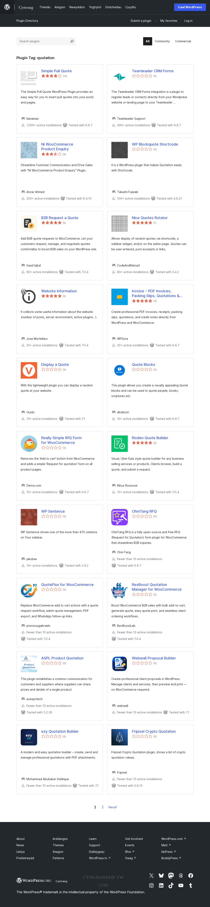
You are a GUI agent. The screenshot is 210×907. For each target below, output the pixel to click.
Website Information (59, 291)
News (20, 845)
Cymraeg (61, 881)
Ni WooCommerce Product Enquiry (57, 146)
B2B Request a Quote (59, 218)
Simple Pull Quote (56, 71)
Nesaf (112, 807)
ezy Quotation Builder (60, 731)
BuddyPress (171, 858)
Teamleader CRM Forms (153, 71)
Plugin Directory (27, 20)
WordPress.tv (100, 858)
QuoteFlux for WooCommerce (67, 584)
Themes (58, 845)
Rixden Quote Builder (150, 438)
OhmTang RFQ (144, 511)
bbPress (168, 851)
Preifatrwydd (25, 858)
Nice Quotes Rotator (150, 218)
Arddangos (60, 838)
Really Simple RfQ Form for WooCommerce (61, 440)
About (20, 838)
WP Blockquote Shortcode (155, 144)
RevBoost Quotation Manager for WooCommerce (157, 586)
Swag (130, 858)
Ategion (58, 851)
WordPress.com (173, 838)
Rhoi (130, 851)
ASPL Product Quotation (62, 658)
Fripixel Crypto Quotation (154, 731)
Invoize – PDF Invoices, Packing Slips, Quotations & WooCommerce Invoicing (155, 293)
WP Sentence (53, 511)
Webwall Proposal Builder (154, 658)
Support (94, 845)
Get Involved (134, 838)
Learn (93, 838)
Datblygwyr (97, 851)
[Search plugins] (72, 41)
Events (129, 845)
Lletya (20, 851)
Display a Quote (55, 364)
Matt (166, 845)
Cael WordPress (190, 7)
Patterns (58, 858)
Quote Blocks (143, 364)
